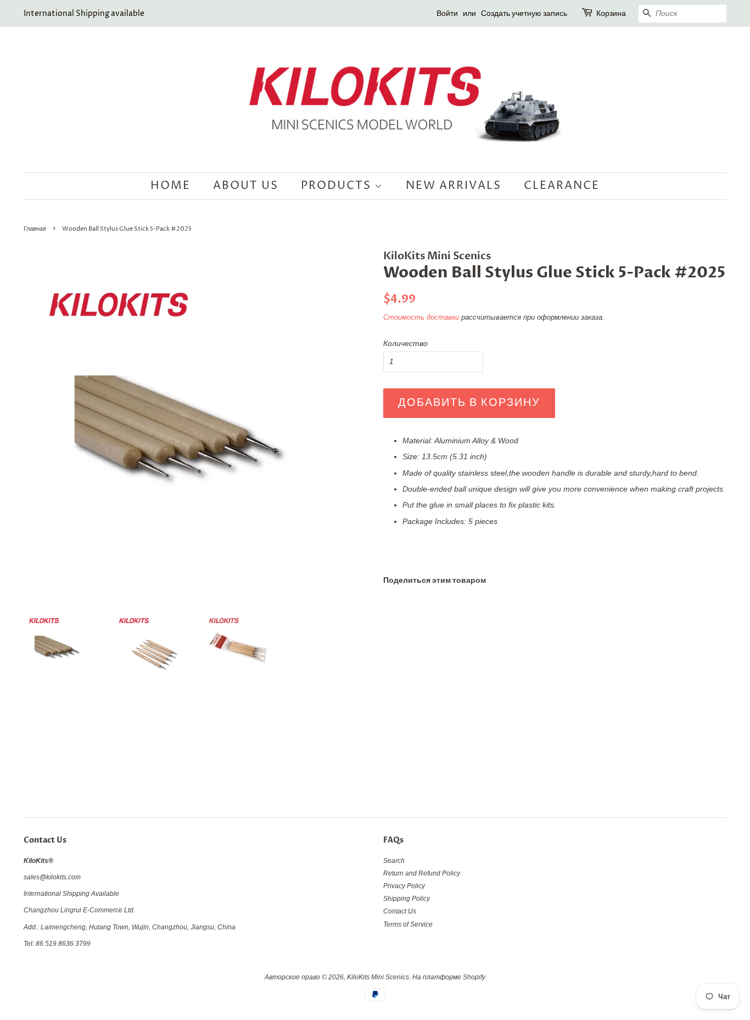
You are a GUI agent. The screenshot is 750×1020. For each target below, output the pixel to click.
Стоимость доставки (421, 317)
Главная (35, 229)
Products (337, 186)
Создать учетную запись (524, 13)
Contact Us (399, 911)
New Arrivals (453, 186)
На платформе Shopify (448, 977)
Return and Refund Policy (421, 873)
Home (170, 186)
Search (394, 861)
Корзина (611, 13)
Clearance (562, 186)
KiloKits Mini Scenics (378, 977)
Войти (447, 13)
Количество (405, 343)
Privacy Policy (404, 886)
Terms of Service (408, 924)
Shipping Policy (406, 898)
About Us (245, 186)
